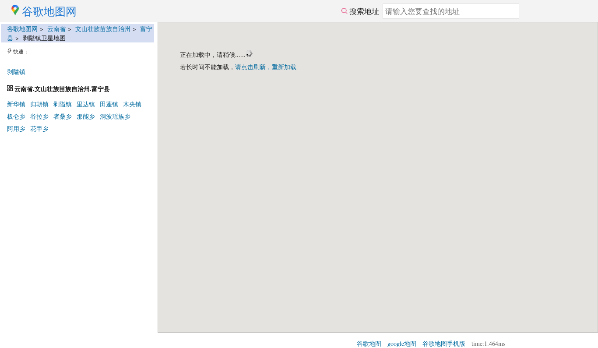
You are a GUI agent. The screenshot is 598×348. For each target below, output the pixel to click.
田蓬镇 (109, 104)
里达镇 (86, 104)
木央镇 (132, 104)
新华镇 (16, 104)
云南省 (56, 29)
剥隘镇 (16, 71)
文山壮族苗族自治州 (102, 29)
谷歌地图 (369, 343)
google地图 (401, 343)
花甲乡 (39, 128)
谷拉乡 (39, 116)
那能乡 (86, 116)
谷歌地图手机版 (443, 343)
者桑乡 (62, 116)
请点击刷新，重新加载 (265, 67)
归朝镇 (39, 104)
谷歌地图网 (22, 29)
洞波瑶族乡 (115, 116)
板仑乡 (16, 116)
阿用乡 (16, 128)
